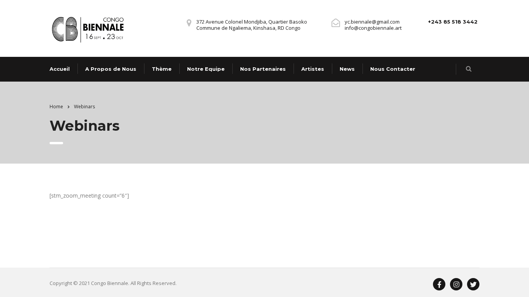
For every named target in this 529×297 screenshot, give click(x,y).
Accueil (60, 69)
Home (56, 106)
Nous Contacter (392, 69)
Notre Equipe (206, 69)
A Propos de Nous (110, 69)
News (347, 69)
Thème (162, 69)
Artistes (312, 69)
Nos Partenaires (263, 69)
